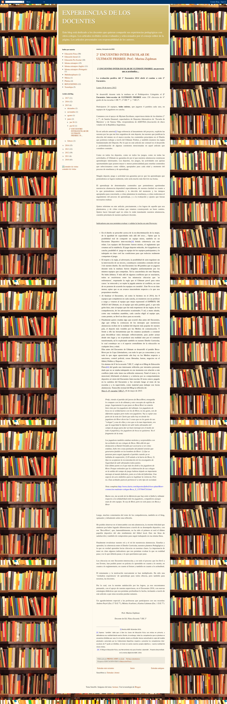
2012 (67, 152)
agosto (70, 115)
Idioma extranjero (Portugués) (76, 69)
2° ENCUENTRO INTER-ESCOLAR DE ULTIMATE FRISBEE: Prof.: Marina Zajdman (126, 56)
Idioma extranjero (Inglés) (74, 66)
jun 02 (72, 126)
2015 (67, 105)
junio (69, 119)
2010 (67, 159)
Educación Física (125, 661)
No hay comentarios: (133, 659)
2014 (67, 145)
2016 (67, 101)
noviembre (71, 112)
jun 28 (72, 122)
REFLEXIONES (71, 84)
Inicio (132, 668)
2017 (67, 98)
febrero (70, 141)
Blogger (138, 687)
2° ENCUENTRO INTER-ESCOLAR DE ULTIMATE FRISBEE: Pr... (79, 132)
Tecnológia (69, 87)
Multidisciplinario (71, 74)
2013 (67, 149)
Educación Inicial (71, 56)
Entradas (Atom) (113, 672)
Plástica (67, 81)
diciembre (71, 108)
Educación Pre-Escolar (73, 60)
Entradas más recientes (105, 668)
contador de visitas (69, 169)
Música (67, 77)
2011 (67, 156)
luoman (115, 687)
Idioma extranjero (71, 63)
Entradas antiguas (157, 668)
